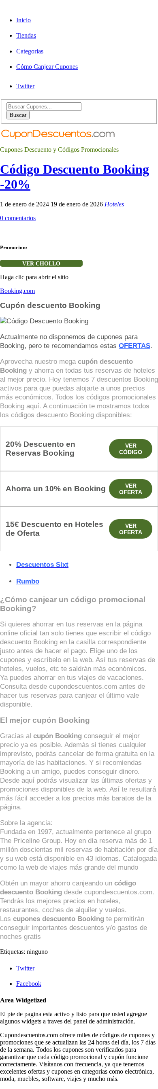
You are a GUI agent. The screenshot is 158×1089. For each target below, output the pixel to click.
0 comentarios (18, 217)
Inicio (23, 20)
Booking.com (17, 290)
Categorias (29, 51)
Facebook (28, 983)
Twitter (25, 86)
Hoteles (114, 204)
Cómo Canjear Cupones (47, 66)
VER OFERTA (130, 488)
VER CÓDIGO (130, 448)
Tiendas (26, 35)
